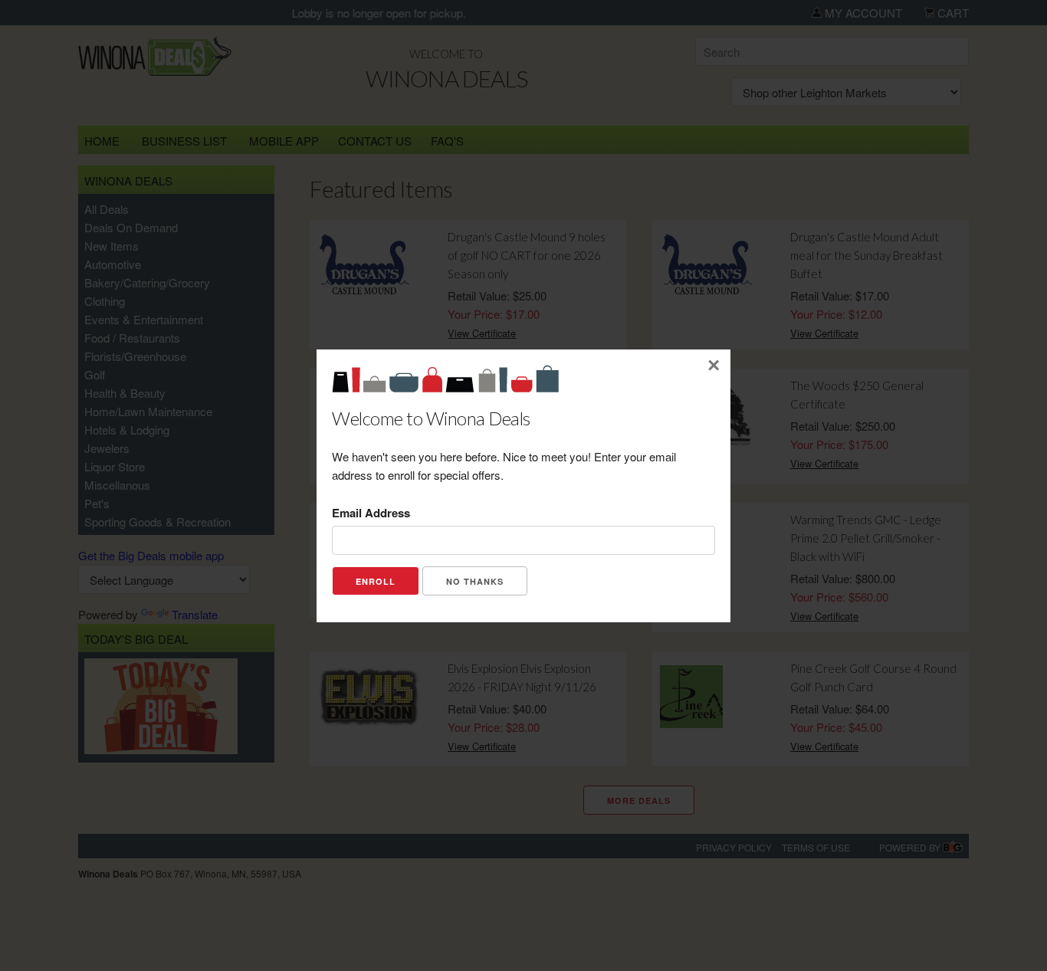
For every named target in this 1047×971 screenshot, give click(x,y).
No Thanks (475, 581)
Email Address (371, 512)
